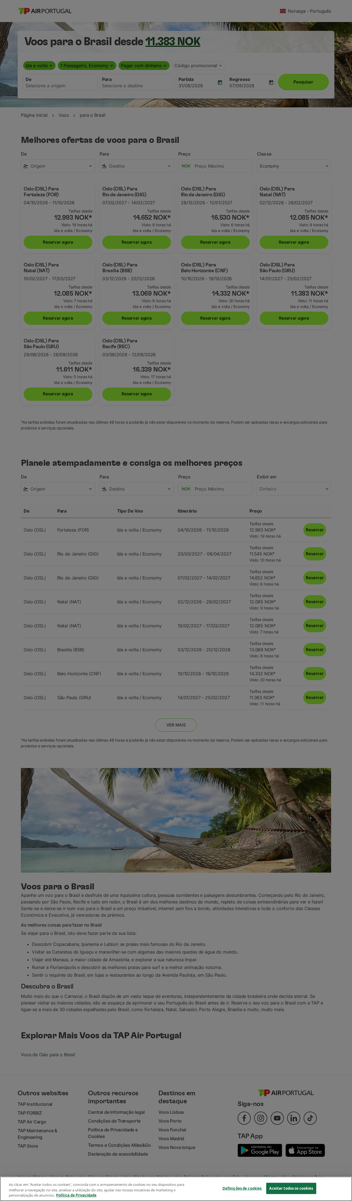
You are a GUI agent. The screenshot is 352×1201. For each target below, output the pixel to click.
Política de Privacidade (76, 1195)
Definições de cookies (242, 1188)
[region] (176, 1189)
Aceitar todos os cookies (291, 1188)
